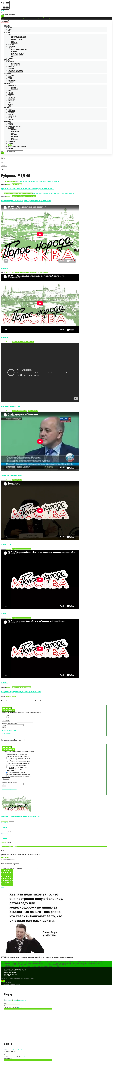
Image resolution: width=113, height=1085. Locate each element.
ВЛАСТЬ (10, 34)
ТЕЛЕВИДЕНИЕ (12, 97)
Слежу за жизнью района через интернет (19, 774)
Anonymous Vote (6, 708)
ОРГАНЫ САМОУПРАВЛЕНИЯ (19, 50)
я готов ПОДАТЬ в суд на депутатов (17, 767)
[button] (8, 1000)
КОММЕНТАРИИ (12, 116)
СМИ (12, 41)
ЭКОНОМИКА (7, 73)
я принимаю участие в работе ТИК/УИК (18, 758)
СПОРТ (10, 102)
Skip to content (5, 10)
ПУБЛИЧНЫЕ (14, 136)
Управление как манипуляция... (12, 475)
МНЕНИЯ (6, 107)
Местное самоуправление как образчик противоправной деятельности (26, 201)
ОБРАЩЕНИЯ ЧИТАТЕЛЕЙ (14, 126)
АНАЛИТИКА (11, 119)
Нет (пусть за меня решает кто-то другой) (19, 776)
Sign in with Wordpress (8, 710)
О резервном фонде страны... (11, 406)
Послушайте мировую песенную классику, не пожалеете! (21, 692)
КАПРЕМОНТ (14, 135)
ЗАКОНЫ (10, 123)
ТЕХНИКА (10, 92)
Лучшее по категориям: (7, 868)
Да (8, 715)
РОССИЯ (10, 29)
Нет (8, 717)
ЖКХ (12, 133)
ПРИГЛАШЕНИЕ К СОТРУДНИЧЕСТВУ (15, 969)
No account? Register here (9, 730)
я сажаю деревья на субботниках (16, 772)
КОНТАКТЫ (7, 975)
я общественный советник (14, 760)
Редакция (8, 184)
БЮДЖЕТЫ (11, 75)
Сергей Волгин (4, 821)
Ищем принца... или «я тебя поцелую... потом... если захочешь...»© (20, 816)
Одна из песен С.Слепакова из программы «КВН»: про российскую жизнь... (27, 189)
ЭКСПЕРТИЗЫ (11, 141)
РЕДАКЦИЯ (14, 43)
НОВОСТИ (7, 26)
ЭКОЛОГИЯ (11, 68)
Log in (20, 1007)
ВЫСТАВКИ (11, 101)
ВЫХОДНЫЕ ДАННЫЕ (10, 974)
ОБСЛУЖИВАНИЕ (15, 63)
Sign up (26, 1056)
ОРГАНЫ (10, 48)
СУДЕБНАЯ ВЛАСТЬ (16, 39)
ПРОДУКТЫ (11, 67)
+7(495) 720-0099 (6, 982)
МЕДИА (10, 145)
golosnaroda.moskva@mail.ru (12, 984)
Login (2, 19)
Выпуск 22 (4, 613)
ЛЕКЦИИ (13, 87)
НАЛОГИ (10, 77)
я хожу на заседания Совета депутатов (18, 756)
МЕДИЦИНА (11, 61)
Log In (4, 727)
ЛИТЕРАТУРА (11, 99)
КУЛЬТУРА (7, 84)
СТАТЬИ (10, 109)
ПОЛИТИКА (11, 44)
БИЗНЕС (10, 78)
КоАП (12, 138)
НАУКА (9, 90)
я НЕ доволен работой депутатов (16, 765)
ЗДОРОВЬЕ (7, 60)
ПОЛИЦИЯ (14, 51)
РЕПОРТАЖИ (11, 111)
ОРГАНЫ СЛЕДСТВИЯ (17, 55)
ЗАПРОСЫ (10, 124)
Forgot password (6, 733)
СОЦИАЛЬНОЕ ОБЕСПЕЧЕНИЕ (15, 70)
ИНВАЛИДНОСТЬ (15, 65)
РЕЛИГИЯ (10, 58)
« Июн (2, 887)
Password (4, 725)
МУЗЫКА (10, 104)
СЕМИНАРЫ (14, 89)
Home (2, 162)
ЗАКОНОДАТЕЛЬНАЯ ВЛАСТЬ (19, 36)
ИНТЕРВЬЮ (11, 112)
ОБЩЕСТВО (7, 33)
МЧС (12, 56)
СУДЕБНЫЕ (14, 129)
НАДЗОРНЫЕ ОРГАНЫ (17, 53)
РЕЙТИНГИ (10, 118)
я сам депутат (11, 770)
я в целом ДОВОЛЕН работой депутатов (18, 763)
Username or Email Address (9, 723)
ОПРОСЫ (10, 148)
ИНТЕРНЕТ (11, 94)
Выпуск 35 (4, 268)
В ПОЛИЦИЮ (14, 140)
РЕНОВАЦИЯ (11, 46)
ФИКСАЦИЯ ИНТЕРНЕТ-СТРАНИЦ (17, 146)
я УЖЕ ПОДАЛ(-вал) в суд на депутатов (18, 769)
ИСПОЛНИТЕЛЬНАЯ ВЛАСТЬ (18, 38)
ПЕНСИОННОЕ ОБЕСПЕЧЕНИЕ (15, 72)
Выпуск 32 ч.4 (6, 544)
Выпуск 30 (4, 337)
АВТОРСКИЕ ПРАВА (10, 972)
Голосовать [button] (6, 720)
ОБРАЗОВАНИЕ (12, 85)
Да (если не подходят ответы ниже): (17, 754)
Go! (2, 16)
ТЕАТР (9, 106)
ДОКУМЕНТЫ (7, 121)
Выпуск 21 (4, 682)
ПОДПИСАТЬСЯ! (5, 857)
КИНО (9, 95)
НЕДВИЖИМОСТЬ (12, 80)
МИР (9, 31)
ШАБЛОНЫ (11, 128)
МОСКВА (10, 27)
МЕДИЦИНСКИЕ (15, 131)
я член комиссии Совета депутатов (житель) (19, 761)
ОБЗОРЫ (10, 114)
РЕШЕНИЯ (10, 143)
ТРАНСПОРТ (11, 82)
